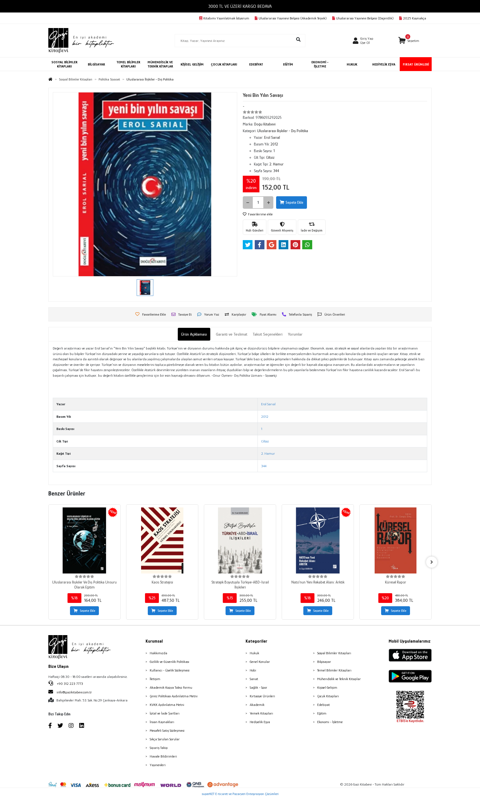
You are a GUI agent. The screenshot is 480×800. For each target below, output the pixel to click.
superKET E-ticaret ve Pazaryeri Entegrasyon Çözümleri (240, 794)
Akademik (257, 705)
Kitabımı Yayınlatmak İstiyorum (226, 18)
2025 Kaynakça (414, 18)
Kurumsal (154, 641)
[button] (409, 40)
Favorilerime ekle (260, 214)
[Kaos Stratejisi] (162, 540)
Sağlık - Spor (258, 687)
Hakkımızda (158, 653)
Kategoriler (256, 641)
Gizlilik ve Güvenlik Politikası (169, 662)
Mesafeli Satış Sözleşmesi (167, 730)
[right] (432, 562)
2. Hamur (268, 453)
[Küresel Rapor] (395, 540)
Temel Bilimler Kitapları (334, 670)
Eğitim (321, 713)
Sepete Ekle (294, 202)
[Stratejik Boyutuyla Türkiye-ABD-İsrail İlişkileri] (240, 540)
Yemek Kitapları (261, 713)
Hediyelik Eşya (260, 722)
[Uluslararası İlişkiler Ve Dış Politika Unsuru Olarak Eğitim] (84, 540)
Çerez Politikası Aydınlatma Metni (174, 696)
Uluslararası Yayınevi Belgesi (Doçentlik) (365, 18)
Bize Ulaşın (58, 666)
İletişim (155, 679)
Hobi (253, 670)
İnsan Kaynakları (162, 722)
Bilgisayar (324, 662)
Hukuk (254, 653)
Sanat (254, 679)
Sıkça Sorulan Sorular (165, 739)
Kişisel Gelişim (327, 687)
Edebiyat (323, 705)
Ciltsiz (265, 441)
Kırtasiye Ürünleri (262, 696)
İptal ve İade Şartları (164, 713)
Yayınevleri (158, 765)
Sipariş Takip (159, 748)
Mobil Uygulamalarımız (410, 641)
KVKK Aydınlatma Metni (167, 705)
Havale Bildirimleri (163, 756)
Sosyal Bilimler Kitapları (334, 653)
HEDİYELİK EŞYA (383, 64)
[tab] (194, 334)
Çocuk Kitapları (328, 696)
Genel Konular (260, 662)
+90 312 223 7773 (69, 683)
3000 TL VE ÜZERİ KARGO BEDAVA (240, 6)
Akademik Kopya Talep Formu (171, 687)
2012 (264, 416)
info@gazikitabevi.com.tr (74, 692)
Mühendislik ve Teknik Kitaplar (339, 679)
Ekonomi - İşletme (330, 722)
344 (263, 466)
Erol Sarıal (268, 404)
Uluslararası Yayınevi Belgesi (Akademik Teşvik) (293, 18)
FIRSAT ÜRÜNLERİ (416, 64)
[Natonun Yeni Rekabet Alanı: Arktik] (318, 540)
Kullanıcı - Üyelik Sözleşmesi (169, 670)
